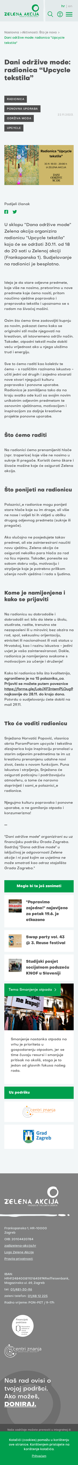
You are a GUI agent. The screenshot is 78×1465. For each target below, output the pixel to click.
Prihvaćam (39, 1456)
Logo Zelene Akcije (19, 1252)
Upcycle (14, 128)
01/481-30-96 (21, 1289)
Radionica (15, 99)
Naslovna (11, 32)
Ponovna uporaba (22, 109)
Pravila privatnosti (18, 1259)
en (70, 6)
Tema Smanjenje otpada (30, 990)
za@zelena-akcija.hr (20, 1246)
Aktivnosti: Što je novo (39, 32)
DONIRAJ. (20, 1405)
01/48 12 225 (38, 1296)
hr (63, 6)
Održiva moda (19, 118)
